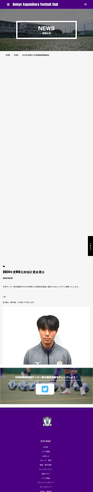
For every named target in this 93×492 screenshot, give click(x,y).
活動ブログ (45, 474)
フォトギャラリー (45, 469)
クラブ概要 (45, 451)
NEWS (16, 55)
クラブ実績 (45, 478)
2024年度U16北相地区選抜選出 (35, 55)
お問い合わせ (90, 246)
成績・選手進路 (46, 465)
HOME (8, 55)
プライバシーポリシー (45, 482)
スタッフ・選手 (46, 460)
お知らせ (45, 456)
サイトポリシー (46, 487)
